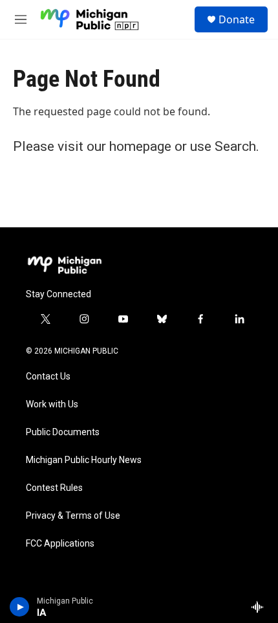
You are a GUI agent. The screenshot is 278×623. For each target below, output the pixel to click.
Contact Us (48, 376)
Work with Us (52, 404)
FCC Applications (60, 544)
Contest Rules (54, 488)
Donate (237, 19)
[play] (20, 606)
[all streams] (261, 607)
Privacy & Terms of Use (73, 516)
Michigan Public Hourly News (84, 460)
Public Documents (63, 432)
